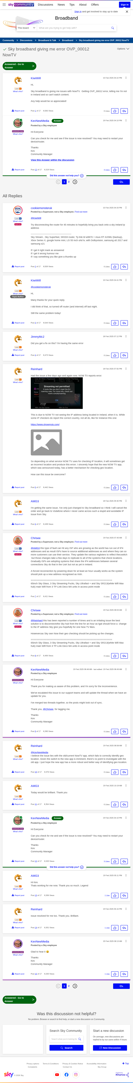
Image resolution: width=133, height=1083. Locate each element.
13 (36, 895)
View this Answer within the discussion (52, 160)
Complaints (32, 1067)
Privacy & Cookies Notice (72, 1064)
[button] (126, 78)
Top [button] (127, 1063)
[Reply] (124, 111)
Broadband (66, 18)
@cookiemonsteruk (41, 287)
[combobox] (72, 28)
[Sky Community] (21, 5)
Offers (95, 4)
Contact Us (67, 1067)
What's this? (18, 91)
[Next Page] (75, 181)
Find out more (81, 212)
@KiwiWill (36, 218)
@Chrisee (48, 709)
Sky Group (102, 1067)
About (83, 4)
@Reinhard (37, 620)
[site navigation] (4, 4)
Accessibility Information (96, 1064)
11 (36, 804)
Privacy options (33, 1064)
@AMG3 (35, 548)
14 (36, 928)
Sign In (125, 4)
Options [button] (121, 48)
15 (36, 974)
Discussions (45, 4)
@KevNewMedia (39, 752)
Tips (72, 4)
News (61, 4)
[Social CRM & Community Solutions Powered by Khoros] (122, 1074)
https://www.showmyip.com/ (45, 424)
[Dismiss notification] (127, 12)
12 (36, 170)
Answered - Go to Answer (19, 66)
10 (36, 772)
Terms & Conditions (51, 1064)
